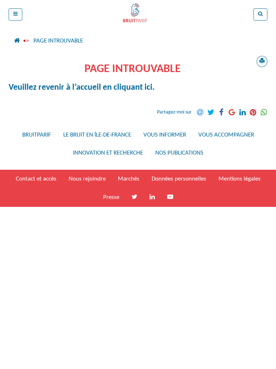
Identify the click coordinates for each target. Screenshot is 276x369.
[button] (15, 14)
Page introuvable (58, 41)
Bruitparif (36, 135)
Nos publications (179, 153)
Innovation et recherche (108, 153)
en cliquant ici (127, 87)
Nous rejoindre (87, 179)
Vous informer (164, 135)
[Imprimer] (262, 61)
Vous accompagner (226, 135)
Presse (111, 197)
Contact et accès (36, 179)
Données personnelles (179, 179)
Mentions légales (239, 179)
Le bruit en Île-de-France (97, 135)
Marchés (128, 179)
